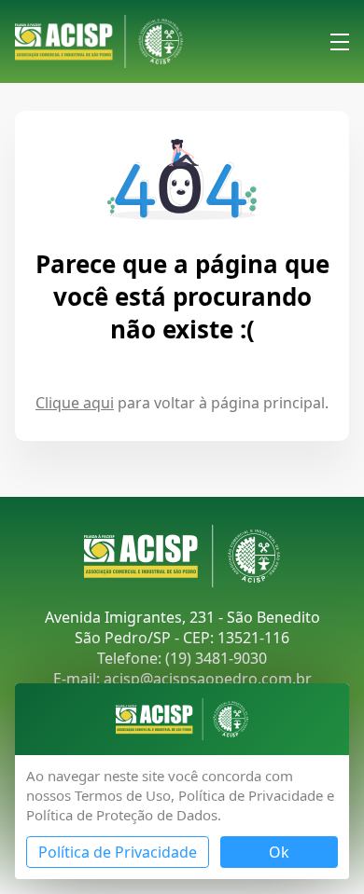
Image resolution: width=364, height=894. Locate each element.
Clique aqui (74, 402)
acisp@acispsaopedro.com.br (208, 678)
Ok (279, 852)
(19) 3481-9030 (216, 658)
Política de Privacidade (117, 852)
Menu (339, 42)
